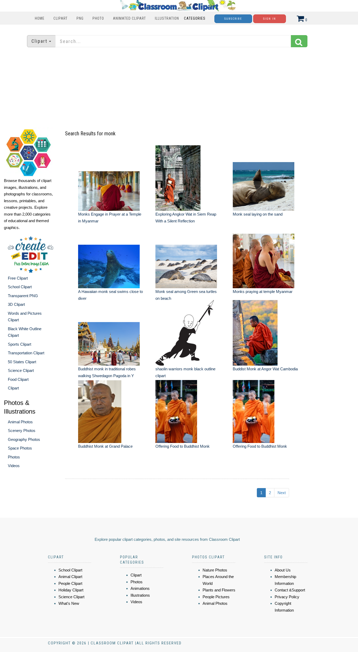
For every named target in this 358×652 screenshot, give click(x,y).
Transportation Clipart (26, 353)
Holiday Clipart (70, 590)
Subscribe (233, 18)
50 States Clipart (22, 362)
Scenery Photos (21, 430)
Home (40, 18)
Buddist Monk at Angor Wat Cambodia (265, 369)
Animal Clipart (70, 576)
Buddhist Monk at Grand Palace (105, 446)
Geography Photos (24, 439)
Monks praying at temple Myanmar (262, 291)
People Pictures (216, 597)
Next (282, 492)
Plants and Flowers (219, 590)
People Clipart (70, 583)
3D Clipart (16, 304)
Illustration (167, 18)
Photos (14, 457)
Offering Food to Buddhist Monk (182, 446)
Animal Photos (20, 422)
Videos (14, 465)
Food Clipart (18, 379)
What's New (68, 603)
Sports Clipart (19, 344)
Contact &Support (290, 590)
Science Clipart (21, 370)
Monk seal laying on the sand (258, 214)
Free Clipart (18, 278)
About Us (283, 570)
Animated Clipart (129, 18)
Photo (98, 18)
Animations (140, 588)
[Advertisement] (179, 88)
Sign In (269, 18)
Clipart (60, 18)
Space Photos (20, 448)
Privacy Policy (287, 597)
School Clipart (20, 287)
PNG (80, 18)
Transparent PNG (23, 295)
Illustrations (140, 595)
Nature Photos (215, 570)
